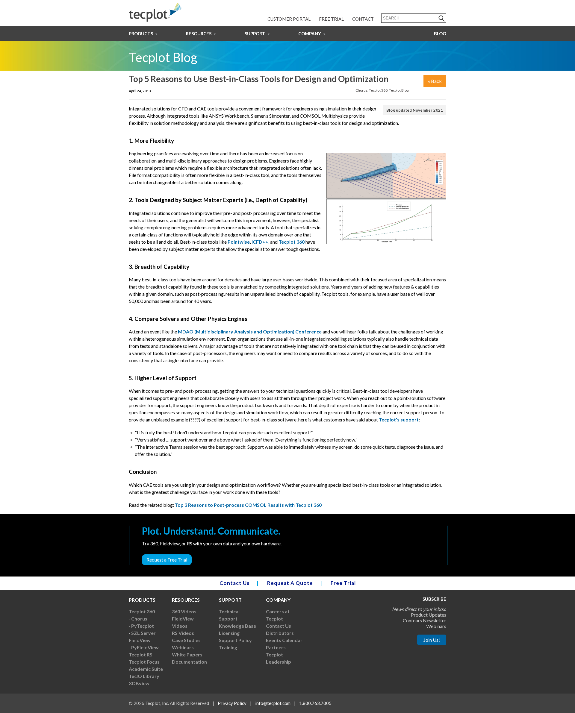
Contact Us (234, 583)
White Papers (187, 654)
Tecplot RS (140, 654)
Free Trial (331, 19)
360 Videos (184, 611)
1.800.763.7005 (315, 703)
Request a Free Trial (166, 559)
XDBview (139, 683)
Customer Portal (289, 19)
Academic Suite (146, 669)
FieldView (140, 640)
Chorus (361, 90)
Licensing (229, 633)
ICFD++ (260, 242)
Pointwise (239, 242)
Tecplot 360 (378, 90)
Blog (440, 33)
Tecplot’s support (399, 419)
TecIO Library (144, 676)
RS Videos (183, 633)
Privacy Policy (232, 703)
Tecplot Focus (144, 662)
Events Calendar (284, 640)
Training (228, 647)
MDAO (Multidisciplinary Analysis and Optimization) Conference (250, 331)
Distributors (280, 633)
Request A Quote (290, 583)
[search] (442, 18)
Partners (276, 647)
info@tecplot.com (272, 703)
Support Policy (235, 640)
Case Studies (186, 640)
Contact (363, 19)
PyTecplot (142, 626)
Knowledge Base (237, 626)
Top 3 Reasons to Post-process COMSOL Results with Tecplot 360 (248, 505)
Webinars (183, 647)
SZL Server (143, 633)
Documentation (189, 662)
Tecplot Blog (398, 90)
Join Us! (431, 640)
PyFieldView (145, 647)
